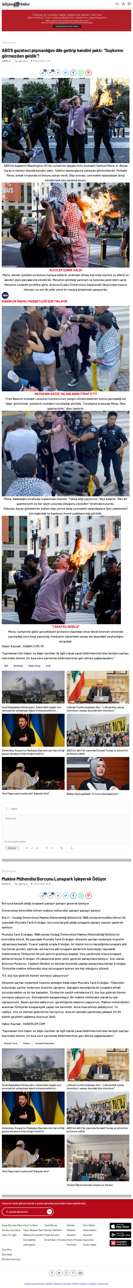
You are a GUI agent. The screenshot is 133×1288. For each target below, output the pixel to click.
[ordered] (46, 848)
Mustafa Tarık (10, 1043)
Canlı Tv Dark (30, 1225)
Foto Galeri (89, 1225)
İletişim (40, 1283)
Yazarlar (87, 1234)
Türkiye (26, 1043)
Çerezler (67, 1283)
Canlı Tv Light (9, 1234)
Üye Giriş (6, 1249)
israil (48, 665)
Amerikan (18, 665)
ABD (6, 665)
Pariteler (72, 1244)
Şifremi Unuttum (11, 1259)
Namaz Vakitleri (53, 1230)
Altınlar (71, 1225)
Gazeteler (88, 1239)
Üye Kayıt (7, 1254)
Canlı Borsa (50, 1225)
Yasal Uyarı (103, 1283)
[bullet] (51, 848)
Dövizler (71, 1230)
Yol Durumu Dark (11, 1230)
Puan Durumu (51, 1234)
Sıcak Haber (90, 1244)
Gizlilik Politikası (53, 1283)
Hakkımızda (30, 1283)
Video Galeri (89, 1230)
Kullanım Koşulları (88, 1283)
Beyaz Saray (34, 665)
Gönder (12, 847)
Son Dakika (29, 1239)
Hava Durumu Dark (12, 1225)
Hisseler (71, 1234)
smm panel (29, 1244)
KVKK (75, 1283)
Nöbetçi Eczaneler (33, 1234)
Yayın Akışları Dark (33, 1230)
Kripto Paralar (75, 1239)
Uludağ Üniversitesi (44, 1043)
